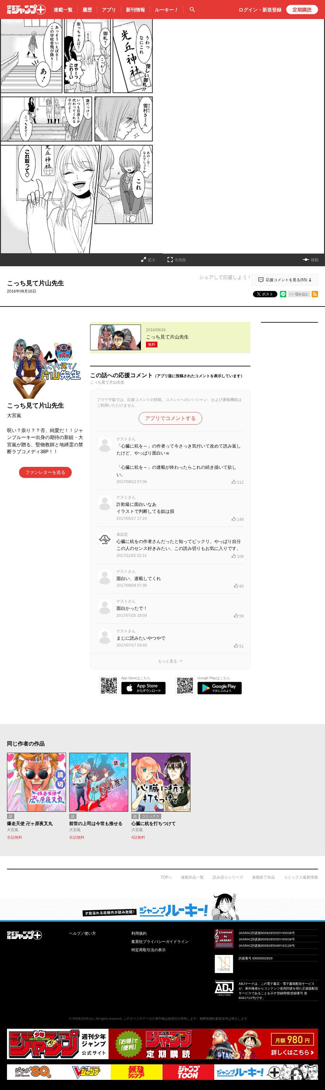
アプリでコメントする (170, 418)
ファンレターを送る (45, 472)
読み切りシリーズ (228, 877)
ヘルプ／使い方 (82, 933)
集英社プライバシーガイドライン (160, 941)
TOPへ (166, 877)
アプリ (109, 9)
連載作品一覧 (192, 877)
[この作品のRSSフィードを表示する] (315, 294)
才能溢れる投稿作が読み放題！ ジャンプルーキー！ (162, 906)
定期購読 (302, 9)
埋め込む (302, 294)
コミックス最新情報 (301, 877)
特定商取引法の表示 (148, 950)
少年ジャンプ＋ (26, 9)
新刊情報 (135, 9)
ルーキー (166, 9)
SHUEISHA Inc (83, 1018)
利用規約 (139, 933)
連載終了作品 (263, 877)
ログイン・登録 (260, 9)
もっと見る (167, 661)
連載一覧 (63, 9)
